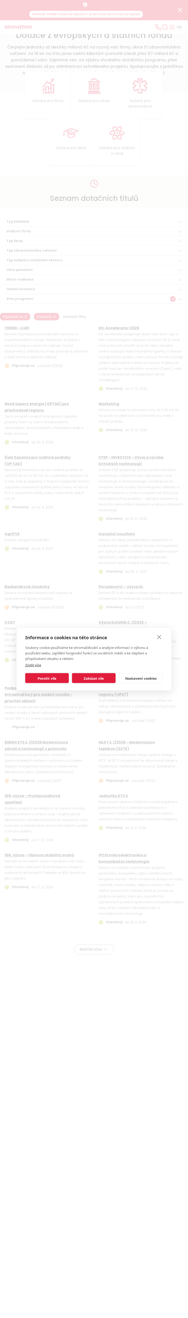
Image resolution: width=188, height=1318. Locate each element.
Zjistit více (33, 665)
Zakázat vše (94, 678)
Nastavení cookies (141, 678)
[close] (159, 637)
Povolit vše (47, 678)
